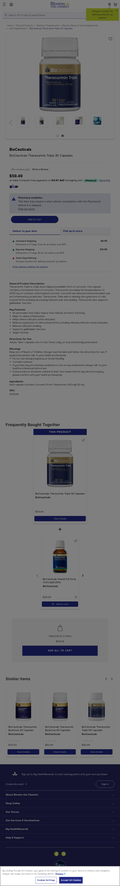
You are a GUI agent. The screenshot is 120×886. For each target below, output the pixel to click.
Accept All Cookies (71, 880)
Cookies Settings (46, 880)
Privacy (59, 874)
